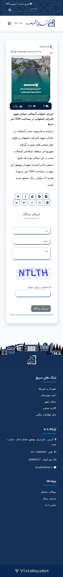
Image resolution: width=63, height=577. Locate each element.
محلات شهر (50, 401)
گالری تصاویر (49, 408)
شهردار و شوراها (47, 388)
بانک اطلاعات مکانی (46, 414)
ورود (28, 23)
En (16, 23)
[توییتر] (18, 196)
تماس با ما (51, 505)
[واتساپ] (32, 202)
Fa (21, 23)
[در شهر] (32, 197)
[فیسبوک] (26, 196)
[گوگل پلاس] (24, 202)
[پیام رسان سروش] (39, 197)
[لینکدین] (16, 202)
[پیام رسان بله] (46, 197)
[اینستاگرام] (40, 202)
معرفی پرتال (49, 498)
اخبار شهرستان (48, 395)
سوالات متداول (48, 492)
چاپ (16, 106)
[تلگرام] (47, 202)
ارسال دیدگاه (40, 308)
